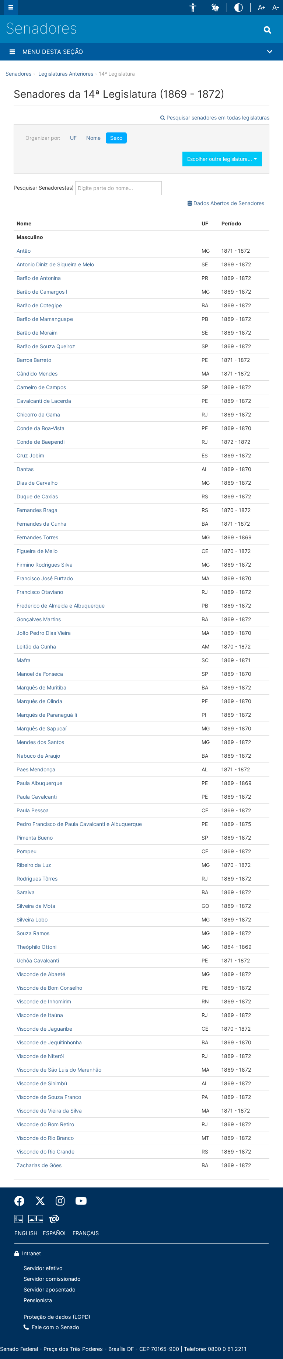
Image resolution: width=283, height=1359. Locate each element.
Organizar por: (42, 138)
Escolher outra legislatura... (220, 159)
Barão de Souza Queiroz (46, 346)
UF (73, 138)
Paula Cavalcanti (37, 796)
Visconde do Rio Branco (45, 1138)
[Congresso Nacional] (35, 1219)
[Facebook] (22, 1201)
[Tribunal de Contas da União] (52, 1219)
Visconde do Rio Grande (45, 1151)
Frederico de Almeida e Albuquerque (61, 605)
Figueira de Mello (37, 551)
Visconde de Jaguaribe (44, 1029)
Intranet (31, 1253)
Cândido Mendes (37, 373)
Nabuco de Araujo (38, 756)
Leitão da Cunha (36, 646)
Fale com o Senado (54, 1327)
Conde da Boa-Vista (40, 428)
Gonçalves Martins (39, 619)
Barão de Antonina (39, 278)
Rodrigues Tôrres (37, 878)
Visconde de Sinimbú (42, 1083)
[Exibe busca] (267, 30)
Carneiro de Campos (41, 387)
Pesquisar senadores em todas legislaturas (217, 117)
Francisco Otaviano (40, 592)
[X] (40, 1201)
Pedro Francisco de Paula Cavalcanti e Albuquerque (79, 824)
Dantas (25, 469)
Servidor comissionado (52, 1279)
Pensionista (38, 1300)
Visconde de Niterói (40, 1056)
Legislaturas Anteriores (65, 73)
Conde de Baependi (40, 442)
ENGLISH (26, 1233)
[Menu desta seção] (12, 52)
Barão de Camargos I (42, 291)
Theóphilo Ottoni (36, 947)
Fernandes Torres (37, 537)
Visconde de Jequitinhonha (49, 1042)
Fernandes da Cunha (41, 524)
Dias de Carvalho (37, 483)
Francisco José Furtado (45, 578)
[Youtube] (78, 1201)
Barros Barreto (34, 360)
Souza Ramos (33, 933)
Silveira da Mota (36, 906)
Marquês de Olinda (39, 701)
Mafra (24, 660)
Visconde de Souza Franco (49, 1097)
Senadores (41, 28)
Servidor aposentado (50, 1289)
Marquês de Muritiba (41, 687)
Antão (24, 251)
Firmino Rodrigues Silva (45, 564)
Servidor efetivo (43, 1268)
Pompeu (26, 851)
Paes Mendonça (36, 769)
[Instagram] (60, 1201)
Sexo (116, 138)
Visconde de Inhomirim (44, 1001)
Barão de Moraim (37, 332)
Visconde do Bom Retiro (45, 1124)
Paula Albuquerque (39, 783)
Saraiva (26, 892)
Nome (93, 138)
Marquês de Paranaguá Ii (47, 715)
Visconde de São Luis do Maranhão (59, 1069)
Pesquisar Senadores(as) (44, 187)
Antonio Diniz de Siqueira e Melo (55, 264)
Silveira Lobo (32, 919)
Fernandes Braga (37, 510)
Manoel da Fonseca (40, 674)
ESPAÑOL (55, 1233)
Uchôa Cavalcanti (38, 960)
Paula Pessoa (33, 810)
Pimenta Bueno (35, 837)
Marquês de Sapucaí (41, 728)
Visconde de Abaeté (41, 974)
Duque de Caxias (37, 496)
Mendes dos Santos (40, 742)
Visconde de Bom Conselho (49, 988)
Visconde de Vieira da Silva (49, 1110)
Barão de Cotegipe (39, 305)
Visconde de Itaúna (40, 1015)
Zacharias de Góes (39, 1165)
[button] (192, 7)
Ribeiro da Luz (34, 865)
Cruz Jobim (30, 455)
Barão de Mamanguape (45, 319)
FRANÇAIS (86, 1233)
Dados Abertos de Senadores (228, 203)
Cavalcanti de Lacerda (44, 401)
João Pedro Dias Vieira (44, 633)
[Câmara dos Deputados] (19, 1219)
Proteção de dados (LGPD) (57, 1317)
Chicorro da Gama (38, 414)
